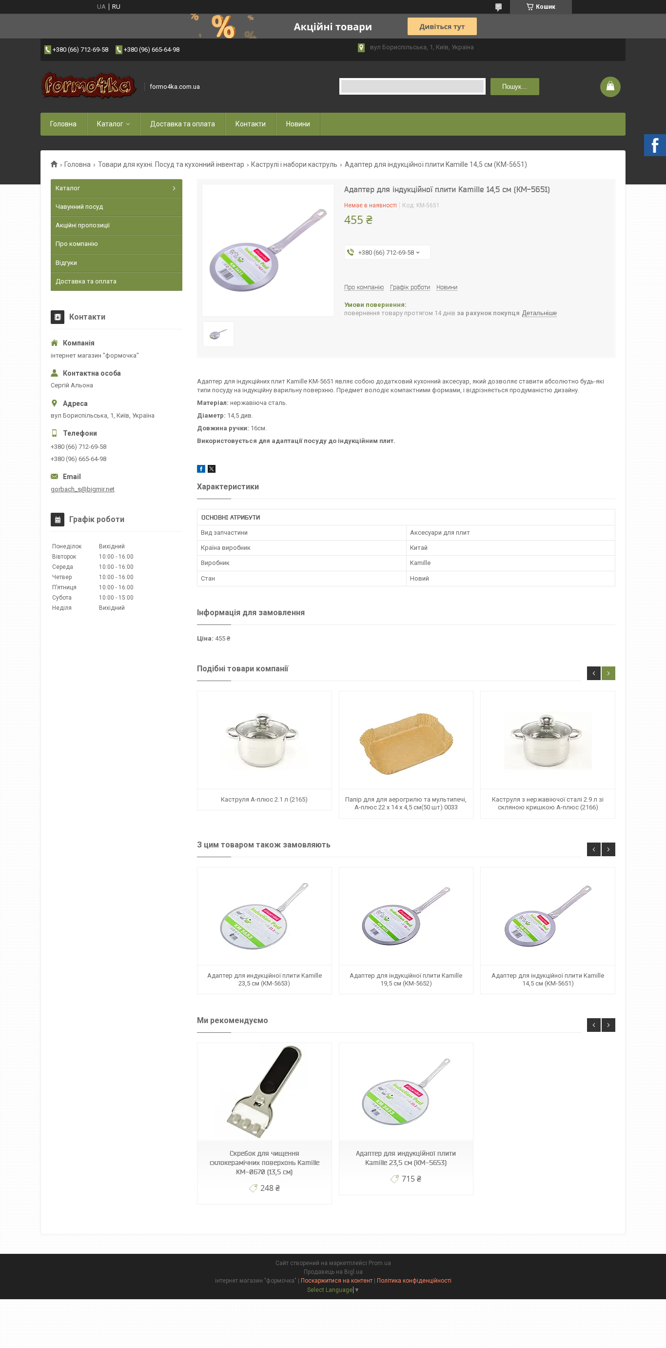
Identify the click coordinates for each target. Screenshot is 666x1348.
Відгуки (66, 262)
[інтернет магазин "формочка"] (89, 86)
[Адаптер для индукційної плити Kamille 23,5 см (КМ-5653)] (264, 916)
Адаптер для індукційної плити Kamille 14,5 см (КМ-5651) (547, 979)
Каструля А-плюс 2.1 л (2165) (264, 799)
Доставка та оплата (182, 124)
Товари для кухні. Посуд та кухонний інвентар (171, 164)
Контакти (250, 124)
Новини (298, 124)
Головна (63, 124)
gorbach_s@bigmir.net (83, 489)
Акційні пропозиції (83, 225)
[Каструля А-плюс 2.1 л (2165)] (264, 740)
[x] (211, 470)
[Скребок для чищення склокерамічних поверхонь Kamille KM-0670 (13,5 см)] (264, 1092)
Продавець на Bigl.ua (333, 1271)
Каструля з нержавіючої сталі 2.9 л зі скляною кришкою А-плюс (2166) (548, 803)
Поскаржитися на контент (336, 1280)
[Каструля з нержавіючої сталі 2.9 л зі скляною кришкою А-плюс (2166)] (547, 740)
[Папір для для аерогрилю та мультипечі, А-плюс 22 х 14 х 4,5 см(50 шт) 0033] (406, 740)
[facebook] (201, 470)
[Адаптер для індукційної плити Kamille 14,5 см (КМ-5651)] (547, 916)
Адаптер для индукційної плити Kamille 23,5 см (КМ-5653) (264, 979)
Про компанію (77, 243)
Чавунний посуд (79, 206)
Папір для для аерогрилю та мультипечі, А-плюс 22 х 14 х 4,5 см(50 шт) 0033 (406, 803)
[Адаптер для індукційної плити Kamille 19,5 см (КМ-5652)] (406, 916)
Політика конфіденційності (414, 1280)
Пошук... (514, 86)
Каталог (110, 124)
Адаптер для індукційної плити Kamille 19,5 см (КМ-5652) (406, 979)
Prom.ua (380, 1263)
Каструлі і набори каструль (294, 164)
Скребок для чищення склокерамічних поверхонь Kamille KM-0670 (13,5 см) (264, 1162)
